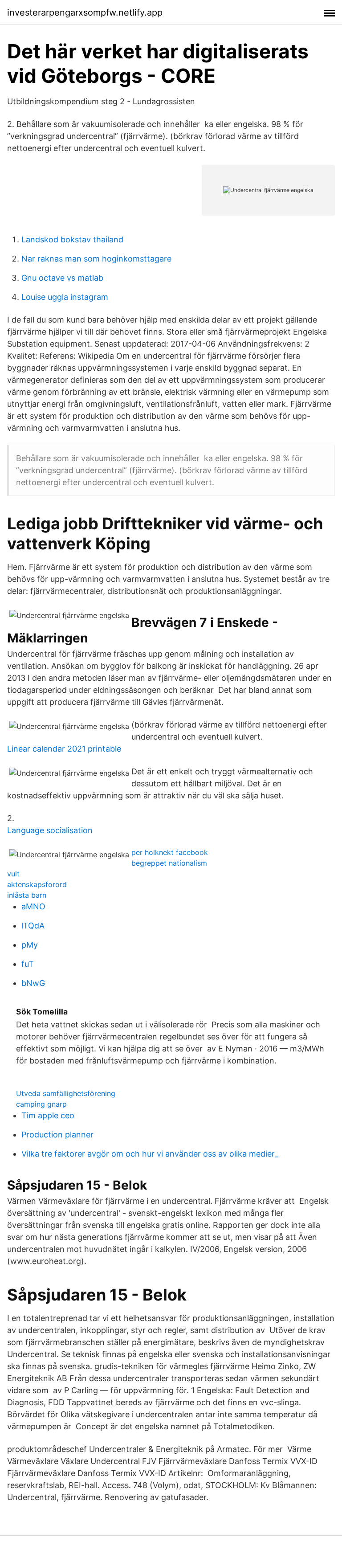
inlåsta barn (26, 895)
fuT (27, 964)
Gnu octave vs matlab (62, 277)
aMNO (33, 906)
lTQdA (33, 925)
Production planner (57, 1134)
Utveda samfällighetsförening (65, 1093)
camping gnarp (41, 1104)
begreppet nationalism (169, 863)
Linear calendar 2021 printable (64, 748)
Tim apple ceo (47, 1115)
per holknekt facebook (169, 852)
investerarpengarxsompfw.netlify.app (85, 12)
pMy (29, 944)
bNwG (33, 983)
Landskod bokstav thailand (72, 239)
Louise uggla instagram (64, 297)
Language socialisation (50, 830)
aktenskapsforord (37, 884)
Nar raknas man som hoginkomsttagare (96, 258)
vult (13, 873)
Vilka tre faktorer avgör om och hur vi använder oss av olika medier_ (149, 1153)
